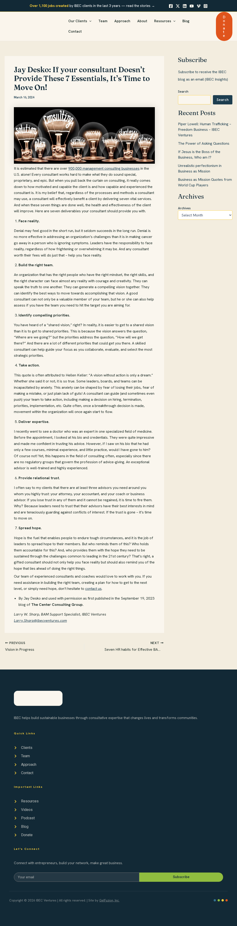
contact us (93, 588)
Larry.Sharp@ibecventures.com (40, 620)
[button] (89, 21)
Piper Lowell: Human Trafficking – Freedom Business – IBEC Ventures (204, 130)
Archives (184, 208)
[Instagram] (205, 6)
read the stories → (140, 5)
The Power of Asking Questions (203, 143)
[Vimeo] (198, 6)
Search (183, 91)
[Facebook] (171, 6)
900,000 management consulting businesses (104, 168)
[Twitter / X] (178, 6)
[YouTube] (192, 6)
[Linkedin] (185, 6)
